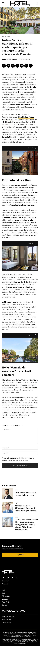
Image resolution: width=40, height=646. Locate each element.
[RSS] (16, 577)
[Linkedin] (13, 66)
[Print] (31, 66)
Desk (16, 490)
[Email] (26, 66)
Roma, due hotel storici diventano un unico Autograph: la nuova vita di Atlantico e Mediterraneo (26, 525)
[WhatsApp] (22, 66)
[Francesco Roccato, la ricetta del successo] (7, 493)
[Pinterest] (17, 66)
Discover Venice (31, 387)
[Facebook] (4, 66)
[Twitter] (8, 66)
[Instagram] (8, 577)
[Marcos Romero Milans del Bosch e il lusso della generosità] (7, 507)
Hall (16, 517)
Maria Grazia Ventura (9, 59)
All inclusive (6, 36)
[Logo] (20, 3)
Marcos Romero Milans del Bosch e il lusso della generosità (25, 508)
